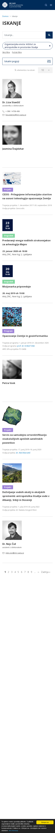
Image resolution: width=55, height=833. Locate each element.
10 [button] (42, 70)
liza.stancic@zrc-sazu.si (16, 114)
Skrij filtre (6, 52)
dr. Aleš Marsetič (23, 452)
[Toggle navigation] (51, 5)
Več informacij (13, 830)
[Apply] (49, 35)
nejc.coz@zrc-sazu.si (15, 553)
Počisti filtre (17, 52)
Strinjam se (45, 822)
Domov (5, 16)
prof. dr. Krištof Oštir (26, 346)
